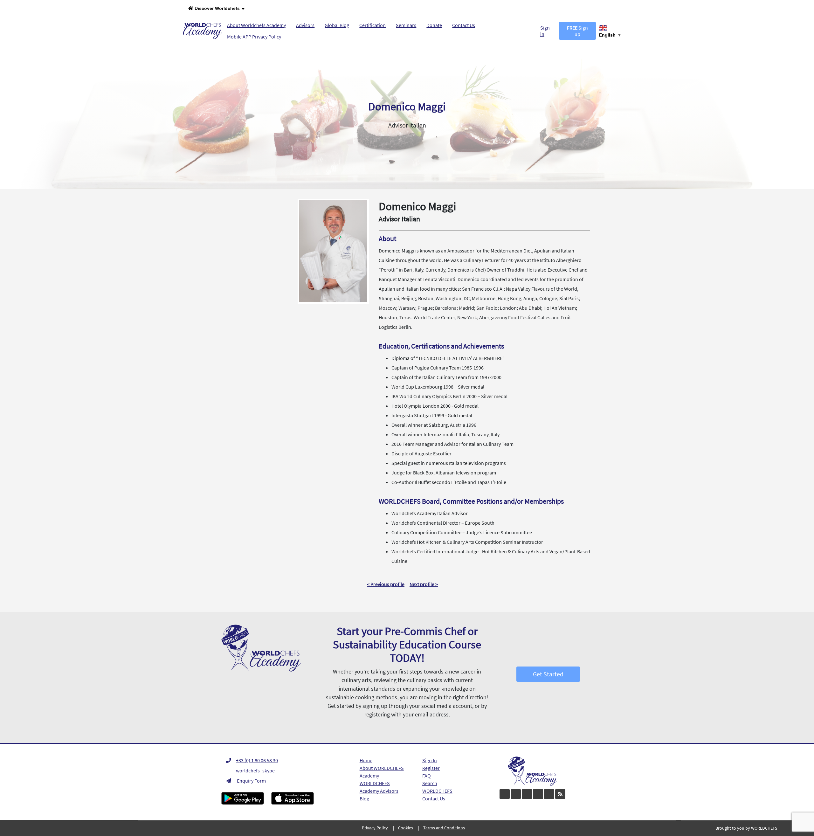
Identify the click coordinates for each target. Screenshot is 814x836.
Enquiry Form (251, 780)
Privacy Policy (375, 828)
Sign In (429, 760)
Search (429, 783)
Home (366, 760)
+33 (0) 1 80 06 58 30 (257, 760)
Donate (434, 25)
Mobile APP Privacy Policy (254, 36)
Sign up (577, 30)
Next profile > (424, 584)
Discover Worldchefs (216, 8)
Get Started (548, 674)
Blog (364, 798)
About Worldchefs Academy (256, 25)
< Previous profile (385, 584)
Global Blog (337, 25)
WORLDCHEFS (437, 791)
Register (431, 768)
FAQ (426, 775)
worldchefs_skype (255, 770)
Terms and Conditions (444, 828)
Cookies (405, 828)
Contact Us (463, 25)
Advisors (305, 25)
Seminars (406, 25)
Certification (372, 25)
